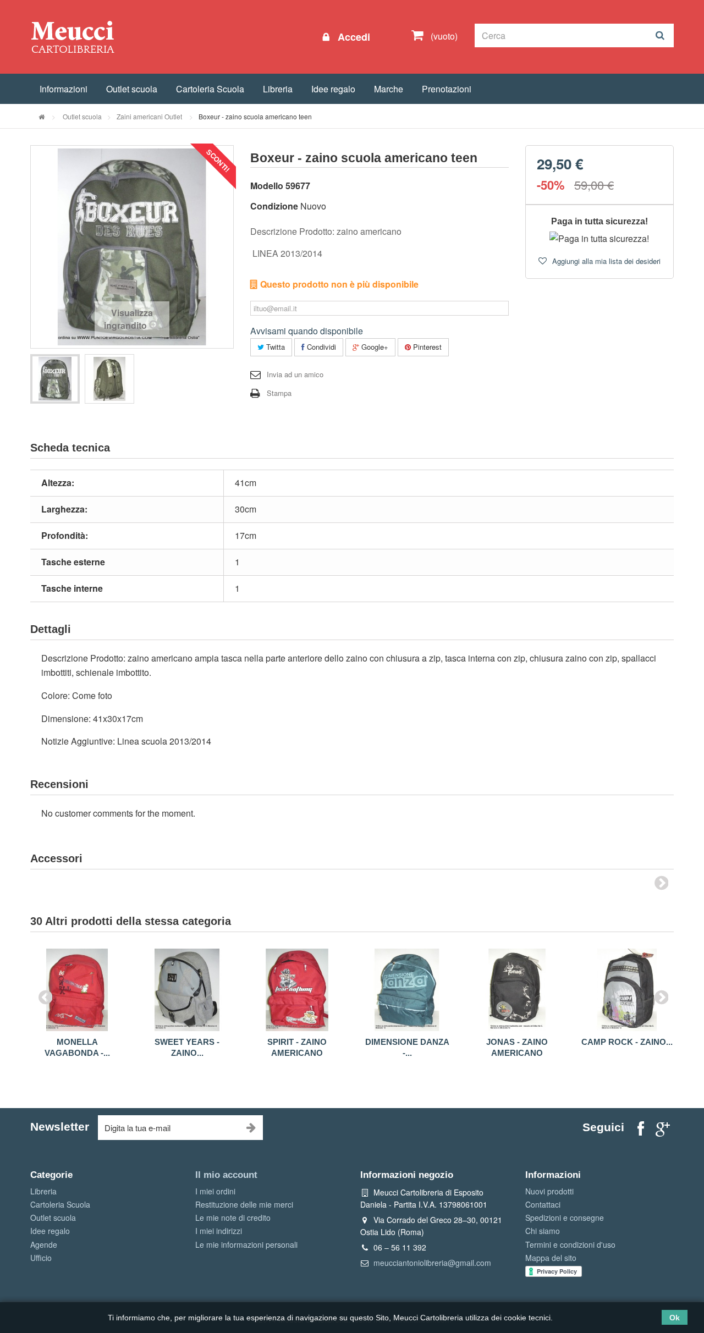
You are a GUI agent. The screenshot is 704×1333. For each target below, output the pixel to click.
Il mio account (226, 1175)
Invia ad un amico (295, 374)
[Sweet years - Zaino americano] (187, 990)
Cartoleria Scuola (210, 88)
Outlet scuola (131, 88)
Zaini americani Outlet (150, 116)
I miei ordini (215, 1191)
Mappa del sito (550, 1257)
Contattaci (542, 1204)
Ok (674, 1317)
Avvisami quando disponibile (306, 330)
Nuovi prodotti (549, 1191)
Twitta (274, 346)
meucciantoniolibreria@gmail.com (432, 1262)
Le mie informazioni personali (246, 1244)
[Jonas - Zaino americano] (517, 990)
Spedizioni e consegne (564, 1217)
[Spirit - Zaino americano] (297, 990)
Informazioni (63, 88)
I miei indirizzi (218, 1230)
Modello (266, 185)
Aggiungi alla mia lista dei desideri (605, 261)
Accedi (352, 37)
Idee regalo (333, 88)
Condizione (274, 206)
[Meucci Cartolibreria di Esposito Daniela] (72, 36)
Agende (43, 1244)
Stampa (279, 393)
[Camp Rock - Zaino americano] (627, 990)
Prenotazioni (446, 88)
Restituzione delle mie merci (244, 1204)
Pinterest (426, 346)
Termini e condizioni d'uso (570, 1244)
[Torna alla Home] (41, 116)
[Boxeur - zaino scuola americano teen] (55, 379)
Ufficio (41, 1257)
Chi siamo (542, 1230)
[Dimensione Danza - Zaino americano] (407, 990)
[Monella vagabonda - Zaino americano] (77, 990)
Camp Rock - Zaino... (627, 1041)
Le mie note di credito (233, 1217)
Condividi (320, 346)
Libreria (278, 88)
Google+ (373, 346)
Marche (388, 88)
